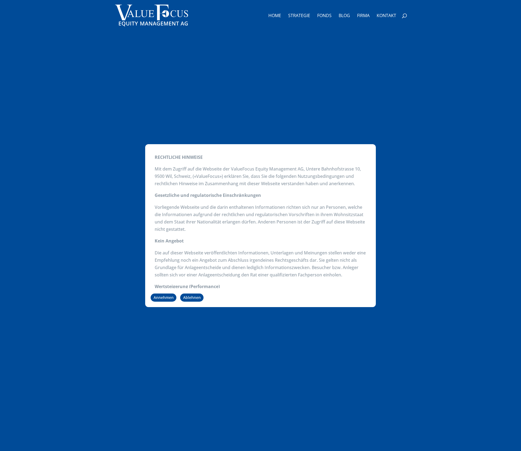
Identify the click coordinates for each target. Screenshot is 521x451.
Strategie (299, 16)
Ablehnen (192, 297)
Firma (363, 16)
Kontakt (386, 16)
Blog (344, 16)
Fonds (324, 16)
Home (274, 16)
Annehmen (164, 297)
